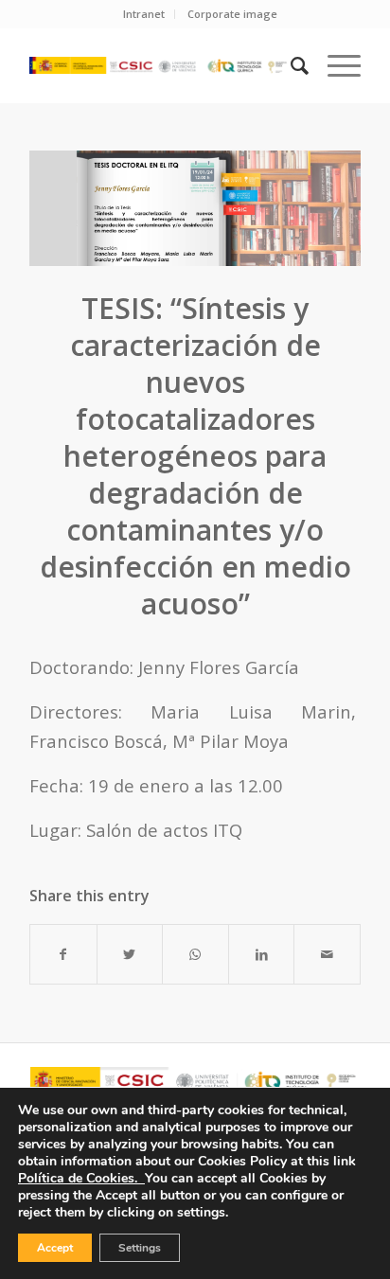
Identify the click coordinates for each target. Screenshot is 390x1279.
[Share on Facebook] (63, 954)
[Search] (290, 65)
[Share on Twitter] (130, 954)
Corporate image (232, 14)
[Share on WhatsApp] (195, 954)
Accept (55, 1247)
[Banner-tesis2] (195, 208)
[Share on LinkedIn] (261, 954)
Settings (139, 1247)
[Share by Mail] (327, 954)
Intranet (144, 14)
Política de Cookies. (81, 1178)
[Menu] (335, 65)
